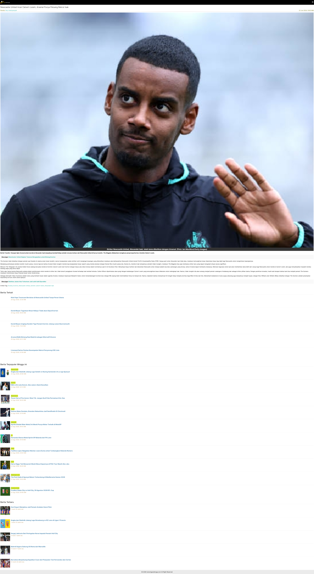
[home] (5, 3)
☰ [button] (313, 2)
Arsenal (10, 285)
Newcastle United (24, 285)
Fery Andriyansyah (11, 10)
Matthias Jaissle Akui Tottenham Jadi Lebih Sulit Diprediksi (27, 281)
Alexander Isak (49, 285)
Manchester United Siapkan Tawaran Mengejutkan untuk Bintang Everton (31, 257)
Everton (15, 285)
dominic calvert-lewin (37, 285)
